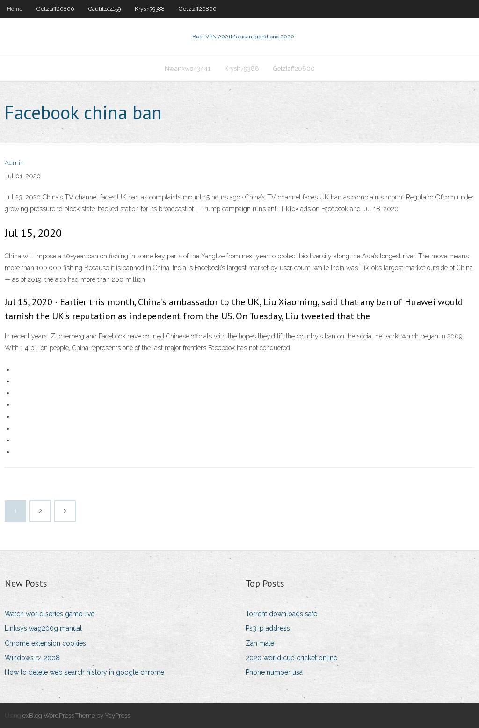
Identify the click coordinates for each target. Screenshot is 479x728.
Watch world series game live (49, 614)
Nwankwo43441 (187, 68)
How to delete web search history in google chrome (84, 672)
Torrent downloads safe (281, 614)
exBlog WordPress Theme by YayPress (76, 715)
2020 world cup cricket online (291, 658)
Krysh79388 (150, 9)
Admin (14, 162)
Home (14, 9)
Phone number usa (274, 672)
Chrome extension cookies (45, 643)
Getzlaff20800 (55, 9)
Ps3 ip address (268, 628)
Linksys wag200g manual (43, 628)
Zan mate (260, 643)
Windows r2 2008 (32, 658)
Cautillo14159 (104, 9)
